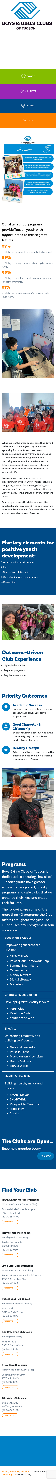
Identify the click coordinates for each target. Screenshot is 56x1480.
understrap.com (9, 1474)
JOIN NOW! (46, 1156)
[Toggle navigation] (28, 34)
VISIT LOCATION (9, 1222)
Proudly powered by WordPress (16, 1471)
